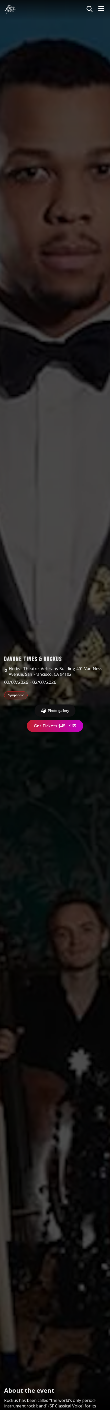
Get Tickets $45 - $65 (55, 726)
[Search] (89, 9)
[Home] (10, 9)
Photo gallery (58, 711)
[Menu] (101, 9)
